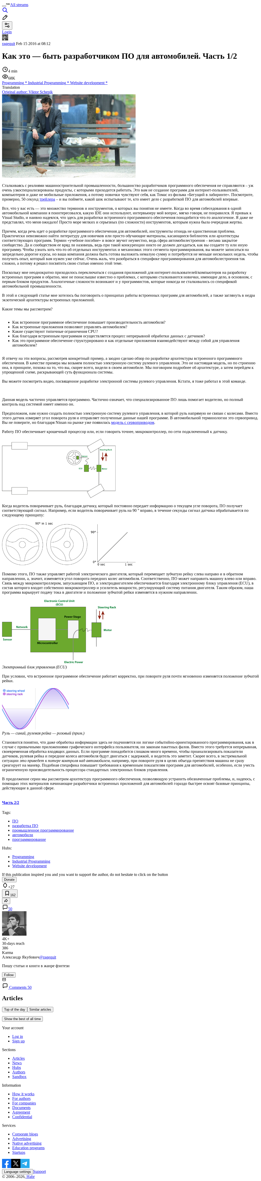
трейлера (47, 199)
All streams (19, 5)
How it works (23, 1094)
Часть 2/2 (10, 802)
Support (39, 1171)
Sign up (18, 1041)
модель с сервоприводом (132, 422)
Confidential (22, 1117)
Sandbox (19, 1076)
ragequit (8, 43)
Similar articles (40, 1009)
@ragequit (47, 957)
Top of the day (14, 1009)
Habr (30, 1176)
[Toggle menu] (4, 6)
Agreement (21, 1112)
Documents (21, 1107)
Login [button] (7, 32)
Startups (18, 1152)
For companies (24, 1103)
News (17, 1063)
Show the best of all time (22, 1019)
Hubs (16, 1067)
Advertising (21, 1139)
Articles (18, 1058)
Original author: (27, 92)
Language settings (17, 1172)
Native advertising (27, 1143)
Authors (18, 1072)
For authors (21, 1098)
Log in (17, 1036)
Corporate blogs (25, 1134)
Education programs (28, 1148)
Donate (9, 879)
